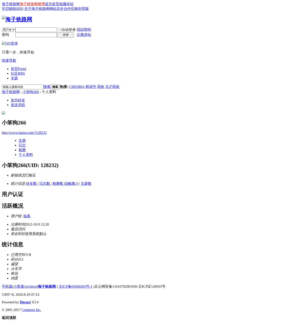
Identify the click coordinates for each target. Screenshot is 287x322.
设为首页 (52, 4)
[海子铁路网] (17, 19)
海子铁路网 (11, 4)
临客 (26, 216)
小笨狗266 (31, 92)
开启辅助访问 (12, 9)
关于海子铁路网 (36, 9)
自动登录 (68, 30)
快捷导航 (9, 60)
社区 (18, 73)
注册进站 (84, 35)
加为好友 (18, 100)
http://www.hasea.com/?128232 (24, 133)
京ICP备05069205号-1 (75, 286)
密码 (5, 35)
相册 (22, 150)
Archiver (31, 286)
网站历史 (56, 9)
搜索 (46, 87)
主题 (22, 140)
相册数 (58, 183)
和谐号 (90, 87)
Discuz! (25, 302)
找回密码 (84, 29)
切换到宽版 (80, 9)
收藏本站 (66, 4)
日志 (22, 145)
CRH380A (77, 87)
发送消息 (18, 105)
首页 (18, 69)
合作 (67, 9)
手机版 (7, 286)
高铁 (100, 87)
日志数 (45, 183)
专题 (14, 78)
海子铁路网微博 (32, 4)
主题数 (86, 183)
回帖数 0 (71, 183)
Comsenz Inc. (31, 310)
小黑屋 (18, 286)
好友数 (32, 183)
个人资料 (26, 155)
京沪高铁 (112, 87)
